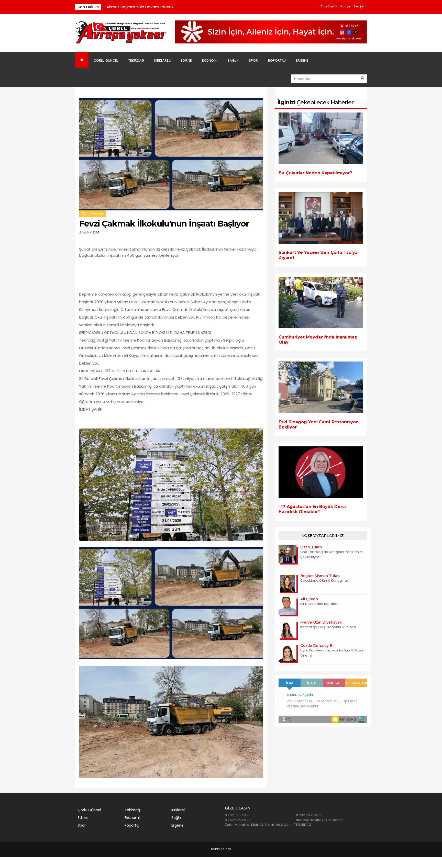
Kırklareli (162, 60)
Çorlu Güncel (106, 60)
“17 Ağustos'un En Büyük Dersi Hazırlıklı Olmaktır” (312, 509)
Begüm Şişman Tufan (320, 575)
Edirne (186, 60)
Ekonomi (209, 60)
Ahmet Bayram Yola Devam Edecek (139, 6)
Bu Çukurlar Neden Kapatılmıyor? (315, 173)
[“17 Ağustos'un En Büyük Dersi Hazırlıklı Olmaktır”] (321, 472)
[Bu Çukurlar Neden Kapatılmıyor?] (321, 138)
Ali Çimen (309, 599)
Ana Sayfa (328, 6)
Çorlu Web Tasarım (221, 849)
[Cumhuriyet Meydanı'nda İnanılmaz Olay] (321, 302)
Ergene (302, 60)
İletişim (360, 6)
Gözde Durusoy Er (317, 645)
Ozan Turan (311, 547)
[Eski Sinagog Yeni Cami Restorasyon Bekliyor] (321, 387)
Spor (253, 60)
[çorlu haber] (121, 32)
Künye (345, 6)
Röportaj (277, 60)
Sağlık (233, 60)
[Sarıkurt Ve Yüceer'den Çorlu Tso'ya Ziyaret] (321, 218)
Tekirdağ (136, 60)
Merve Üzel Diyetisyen (321, 622)
